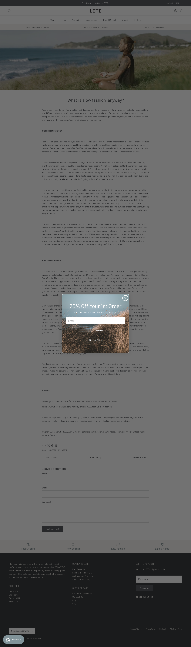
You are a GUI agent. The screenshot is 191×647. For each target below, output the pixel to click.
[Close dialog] (125, 298)
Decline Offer (95, 340)
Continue (95, 330)
